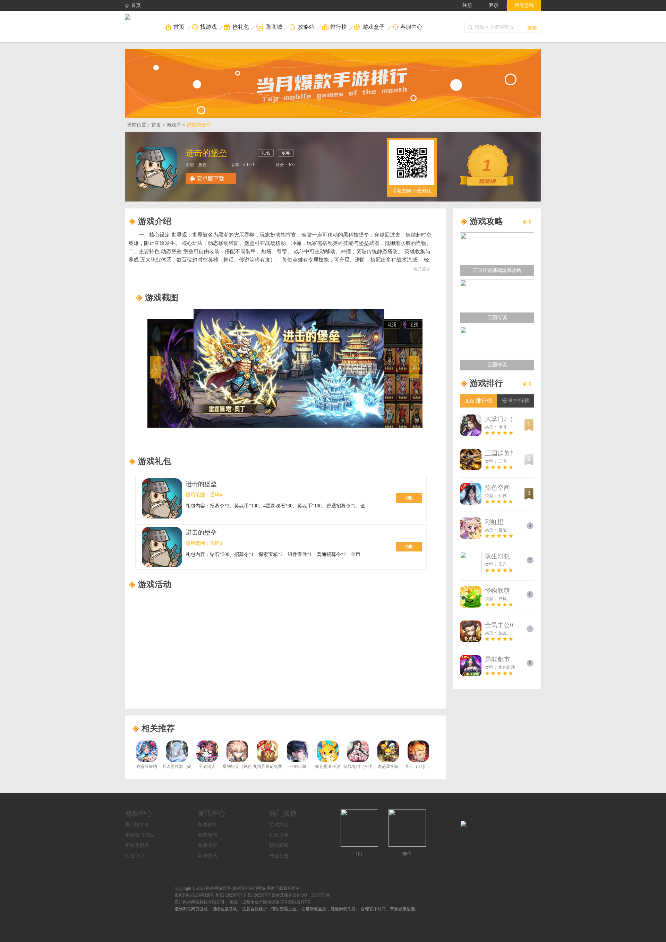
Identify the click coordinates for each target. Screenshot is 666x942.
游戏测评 (207, 845)
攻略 (286, 153)
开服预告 (279, 855)
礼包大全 (279, 835)
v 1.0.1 (249, 164)
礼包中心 (134, 855)
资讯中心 (211, 813)
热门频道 (283, 813)
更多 (527, 222)
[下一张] (381, 368)
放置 (202, 164)
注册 (467, 5)
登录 (493, 5)
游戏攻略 (207, 824)
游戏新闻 (207, 835)
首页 (136, 5)
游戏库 (173, 125)
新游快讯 (207, 855)
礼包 (266, 153)
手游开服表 (137, 845)
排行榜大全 (137, 824)
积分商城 (279, 845)
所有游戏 (524, 5)
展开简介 (421, 269)
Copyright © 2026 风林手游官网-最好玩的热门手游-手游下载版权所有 (237, 888)
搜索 (532, 27)
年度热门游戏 (139, 835)
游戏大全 (279, 824)
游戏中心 (139, 813)
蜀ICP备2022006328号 (194, 895)
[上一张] (188, 368)
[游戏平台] (127, 17)
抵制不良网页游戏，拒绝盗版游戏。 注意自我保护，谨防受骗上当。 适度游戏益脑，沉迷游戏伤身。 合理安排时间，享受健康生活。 (296, 909)
